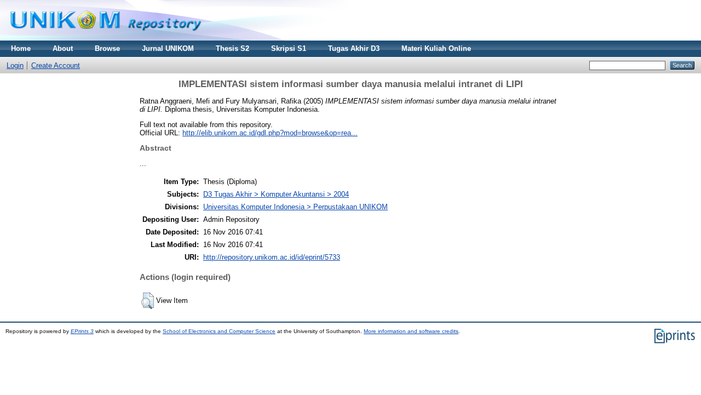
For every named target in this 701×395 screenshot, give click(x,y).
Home (21, 48)
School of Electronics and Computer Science (219, 331)
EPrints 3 (82, 331)
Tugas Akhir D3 (354, 48)
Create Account (55, 65)
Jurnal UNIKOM (168, 48)
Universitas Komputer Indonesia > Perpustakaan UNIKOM (295, 207)
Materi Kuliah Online (436, 48)
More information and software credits (411, 331)
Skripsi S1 (288, 48)
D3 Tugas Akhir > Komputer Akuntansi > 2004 (276, 194)
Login (15, 65)
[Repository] (105, 38)
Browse (107, 48)
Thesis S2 (232, 48)
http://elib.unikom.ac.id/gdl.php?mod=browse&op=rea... (270, 133)
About (63, 48)
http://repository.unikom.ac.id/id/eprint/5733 (271, 257)
